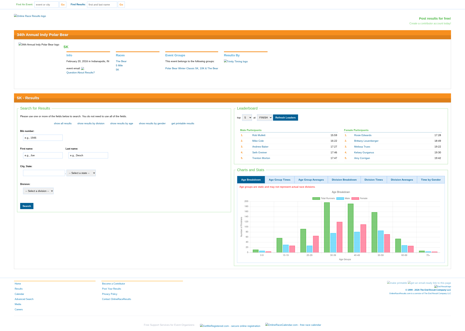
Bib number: (27, 131)
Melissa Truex (362, 146)
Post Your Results (111, 289)
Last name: (72, 149)
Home (18, 283)
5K (117, 69)
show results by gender (152, 123)
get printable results (182, 123)
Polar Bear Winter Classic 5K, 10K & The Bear (191, 68)
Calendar (19, 294)
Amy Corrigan (362, 158)
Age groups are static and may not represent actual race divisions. (277, 186)
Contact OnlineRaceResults (116, 299)
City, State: (26, 166)
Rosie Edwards (362, 135)
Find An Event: (24, 4)
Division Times (374, 179)
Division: (25, 184)
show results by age (121, 123)
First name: (26, 149)
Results (19, 289)
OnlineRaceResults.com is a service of (420, 293)
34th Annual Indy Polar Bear (42, 35)
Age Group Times (279, 179)
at (254, 117)
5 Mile (119, 65)
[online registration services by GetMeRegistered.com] (230, 325)
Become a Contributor (113, 283)
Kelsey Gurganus (364, 152)
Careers (19, 309)
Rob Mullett (258, 135)
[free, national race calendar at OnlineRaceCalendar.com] (293, 325)
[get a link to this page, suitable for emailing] (429, 282)
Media (18, 304)
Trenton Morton (261, 158)
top (239, 117)
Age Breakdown (251, 179)
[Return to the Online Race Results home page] (30, 15)
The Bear (121, 61)
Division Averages (402, 179)
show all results (63, 123)
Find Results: (78, 4)
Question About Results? (80, 72)
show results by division (90, 123)
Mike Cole (258, 140)
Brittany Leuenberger (366, 140)
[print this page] (397, 282)
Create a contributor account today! (430, 23)
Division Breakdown (344, 179)
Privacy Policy (109, 294)
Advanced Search (24, 299)
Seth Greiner (259, 152)
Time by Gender (431, 179)
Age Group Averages (311, 179)
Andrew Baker (260, 146)
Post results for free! (435, 18)
